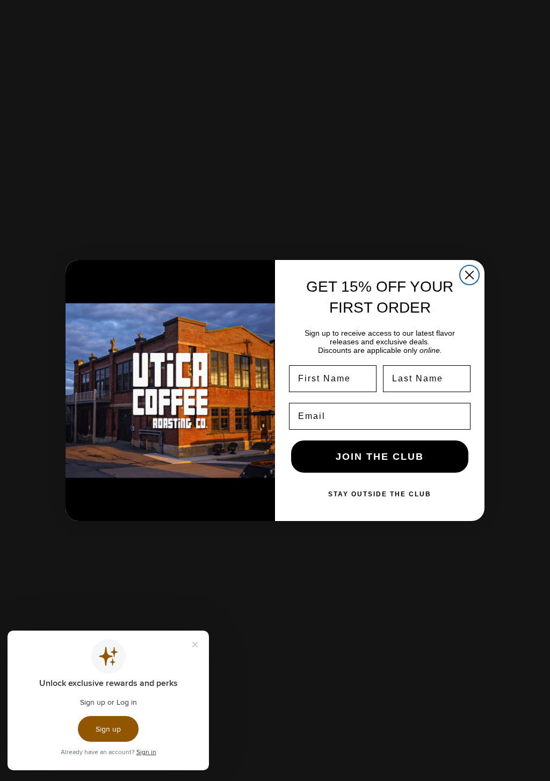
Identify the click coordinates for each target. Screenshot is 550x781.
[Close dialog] (469, 275)
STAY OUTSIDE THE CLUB (379, 494)
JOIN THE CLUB (380, 456)
